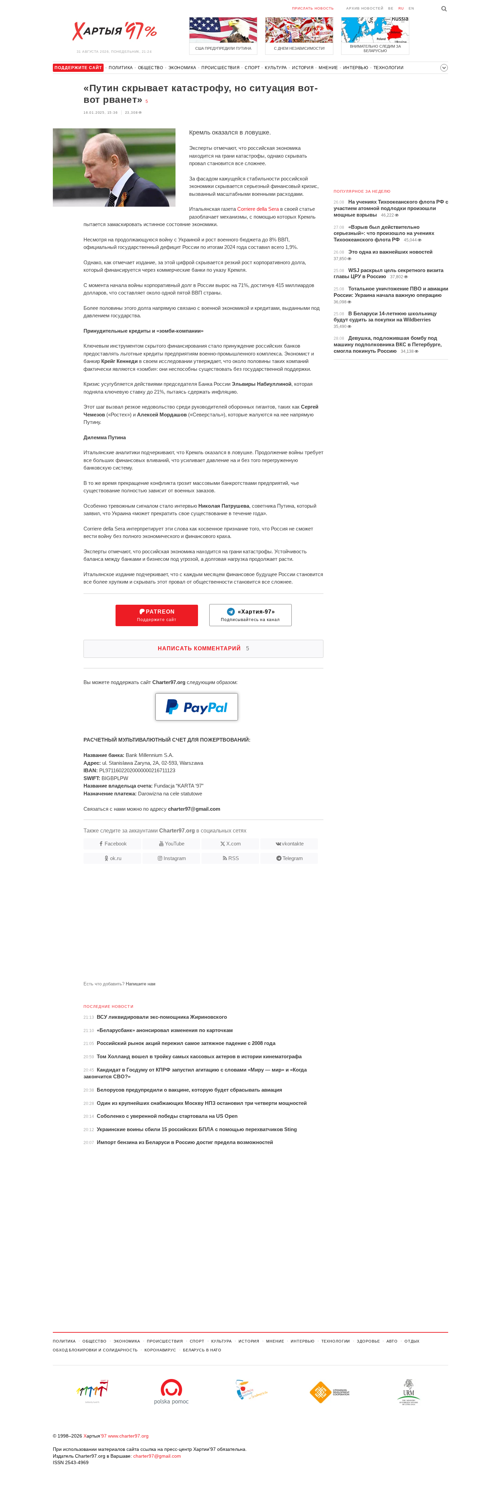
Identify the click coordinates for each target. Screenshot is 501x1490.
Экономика (182, 67)
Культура (276, 67)
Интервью (355, 67)
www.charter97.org (128, 1436)
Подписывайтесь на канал (250, 615)
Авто (392, 1341)
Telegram (293, 858)
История (303, 67)
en (411, 8)
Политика (121, 67)
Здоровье (368, 1341)
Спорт (252, 67)
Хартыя (114, 31)
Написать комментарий (203, 648)
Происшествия (220, 67)
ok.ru (115, 858)
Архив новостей (364, 8)
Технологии (389, 67)
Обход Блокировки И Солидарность (95, 1350)
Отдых (412, 1341)
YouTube (174, 843)
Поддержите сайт (157, 615)
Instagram (175, 858)
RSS (233, 858)
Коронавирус (160, 1350)
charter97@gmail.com (157, 1456)
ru (401, 8)
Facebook (116, 843)
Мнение (328, 67)
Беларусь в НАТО (202, 1350)
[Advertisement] (188, 925)
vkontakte (293, 843)
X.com (233, 843)
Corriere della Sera (258, 209)
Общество (150, 67)
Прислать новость (313, 8)
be (391, 8)
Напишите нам (140, 983)
